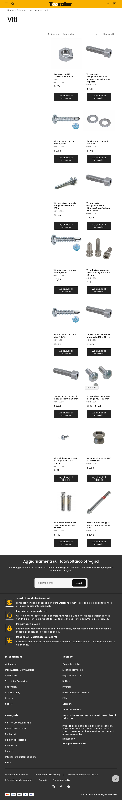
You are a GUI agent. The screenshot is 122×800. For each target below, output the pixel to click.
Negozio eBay (12, 692)
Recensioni (11, 686)
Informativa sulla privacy (47, 775)
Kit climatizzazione (15, 739)
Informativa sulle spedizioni (19, 780)
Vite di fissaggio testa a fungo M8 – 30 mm (98, 397)
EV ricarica (11, 745)
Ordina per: (54, 34)
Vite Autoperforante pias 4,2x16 (65, 335)
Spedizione (11, 675)
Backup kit (11, 734)
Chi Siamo (11, 664)
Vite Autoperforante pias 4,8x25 (65, 142)
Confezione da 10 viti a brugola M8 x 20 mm (98, 335)
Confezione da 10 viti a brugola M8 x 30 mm (66, 397)
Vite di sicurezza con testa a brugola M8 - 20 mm (98, 272)
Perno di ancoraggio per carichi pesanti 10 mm (98, 525)
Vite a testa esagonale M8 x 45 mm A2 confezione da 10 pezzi (98, 78)
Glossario (67, 704)
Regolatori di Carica (73, 675)
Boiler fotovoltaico (15, 728)
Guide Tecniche (71, 664)
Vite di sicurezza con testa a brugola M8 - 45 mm (65, 525)
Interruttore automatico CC (21, 757)
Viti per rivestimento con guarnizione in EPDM (65, 205)
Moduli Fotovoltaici (72, 670)
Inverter (66, 686)
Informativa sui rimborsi (17, 775)
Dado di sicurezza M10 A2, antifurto (98, 459)
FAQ (64, 698)
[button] (6, 4)
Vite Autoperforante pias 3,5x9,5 (65, 271)
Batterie (66, 681)
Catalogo (21, 10)
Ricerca (9, 698)
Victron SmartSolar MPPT (19, 722)
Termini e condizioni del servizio (82, 775)
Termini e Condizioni (16, 681)
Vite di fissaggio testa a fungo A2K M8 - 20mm (66, 461)
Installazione (35, 10)
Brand (8, 762)
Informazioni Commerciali (19, 670)
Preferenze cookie (61, 780)
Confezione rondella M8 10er (97, 142)
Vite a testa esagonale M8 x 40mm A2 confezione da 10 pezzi (98, 207)
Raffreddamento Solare (75, 692)
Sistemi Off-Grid (71, 709)
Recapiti (43, 780)
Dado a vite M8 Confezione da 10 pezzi (63, 77)
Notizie (9, 704)
